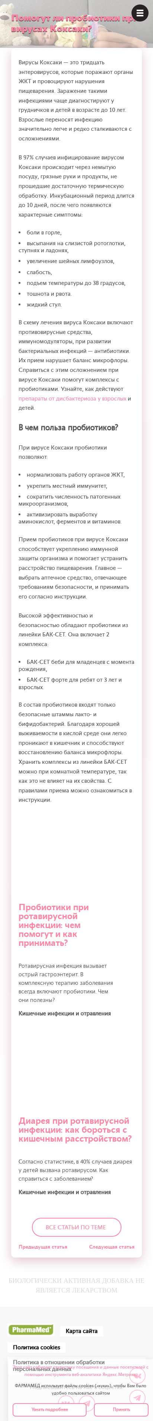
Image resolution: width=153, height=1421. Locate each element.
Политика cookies (36, 1347)
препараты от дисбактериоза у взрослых (72, 398)
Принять (121, 1409)
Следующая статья (111, 1247)
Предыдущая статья (43, 1247)
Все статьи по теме (76, 1227)
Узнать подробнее (50, 1409)
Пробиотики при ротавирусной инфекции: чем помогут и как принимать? (54, 925)
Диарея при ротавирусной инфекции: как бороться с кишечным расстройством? (75, 1130)
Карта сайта (82, 1331)
